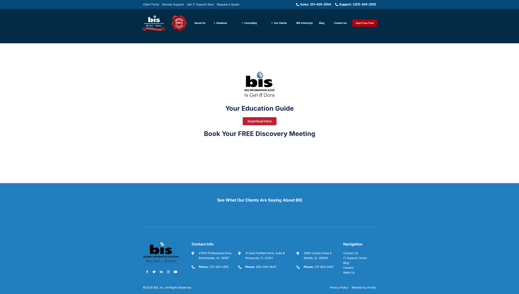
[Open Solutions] (214, 23)
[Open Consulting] (242, 23)
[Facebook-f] (147, 272)
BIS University (304, 22)
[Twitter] (154, 272)
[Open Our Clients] (272, 23)
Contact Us (340, 22)
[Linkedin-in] (161, 272)
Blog (321, 22)
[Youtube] (175, 272)
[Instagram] (168, 272)
